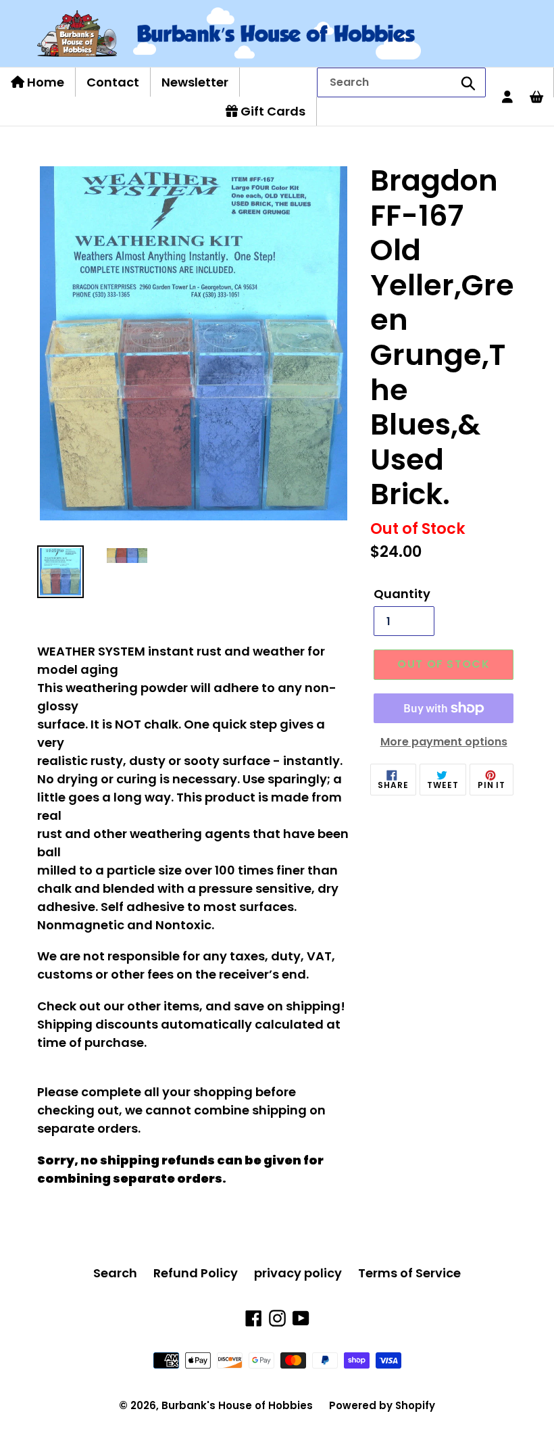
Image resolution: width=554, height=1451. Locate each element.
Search (115, 1272)
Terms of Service (409, 1272)
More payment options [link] (443, 741)
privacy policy (298, 1272)
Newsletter (194, 82)
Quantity (402, 593)
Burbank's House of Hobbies (237, 1405)
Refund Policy (195, 1272)
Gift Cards (271, 111)
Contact (112, 82)
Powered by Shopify (382, 1405)
